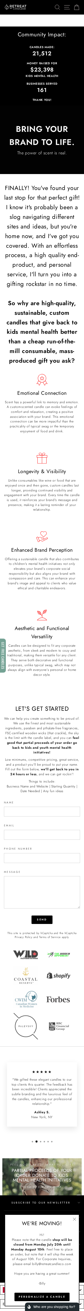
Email (9, 825)
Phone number (18, 849)
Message (12, 872)
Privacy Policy (23, 937)
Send (42, 919)
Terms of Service (50, 937)
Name (9, 802)
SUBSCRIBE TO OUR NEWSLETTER (40, 1203)
